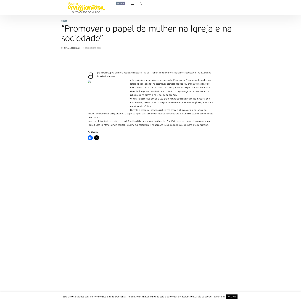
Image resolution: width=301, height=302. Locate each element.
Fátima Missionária (72, 48)
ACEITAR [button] (232, 297)
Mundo (120, 3)
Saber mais (219, 297)
